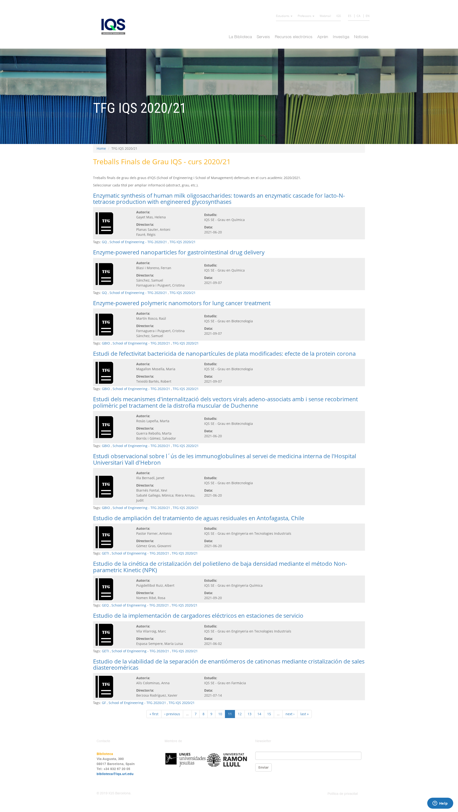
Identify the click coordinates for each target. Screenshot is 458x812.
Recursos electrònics (293, 37)
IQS (338, 16)
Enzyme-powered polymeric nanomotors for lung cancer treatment (182, 303)
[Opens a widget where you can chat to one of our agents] (440, 804)
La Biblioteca (240, 37)
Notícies (361, 37)
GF (104, 702)
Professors (305, 16)
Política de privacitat (343, 794)
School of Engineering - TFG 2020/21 (138, 242)
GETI (105, 553)
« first (154, 714)
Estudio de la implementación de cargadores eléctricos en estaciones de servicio (198, 615)
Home (101, 148)
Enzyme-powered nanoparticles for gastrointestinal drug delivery (179, 252)
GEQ (105, 605)
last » (304, 714)
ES (349, 16)
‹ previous (172, 714)
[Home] (115, 26)
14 (259, 714)
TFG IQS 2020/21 (183, 242)
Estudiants (283, 16)
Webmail (325, 16)
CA (358, 16)
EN (368, 16)
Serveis (263, 37)
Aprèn (322, 37)
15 (269, 714)
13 (249, 714)
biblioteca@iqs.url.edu (115, 774)
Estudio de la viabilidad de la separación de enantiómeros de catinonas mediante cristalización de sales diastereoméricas (228, 664)
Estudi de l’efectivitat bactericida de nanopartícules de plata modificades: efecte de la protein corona (224, 353)
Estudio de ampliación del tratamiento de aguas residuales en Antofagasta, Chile (198, 518)
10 (220, 714)
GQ (104, 242)
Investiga (341, 37)
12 (240, 714)
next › (290, 714)
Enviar (263, 767)
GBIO (106, 343)
